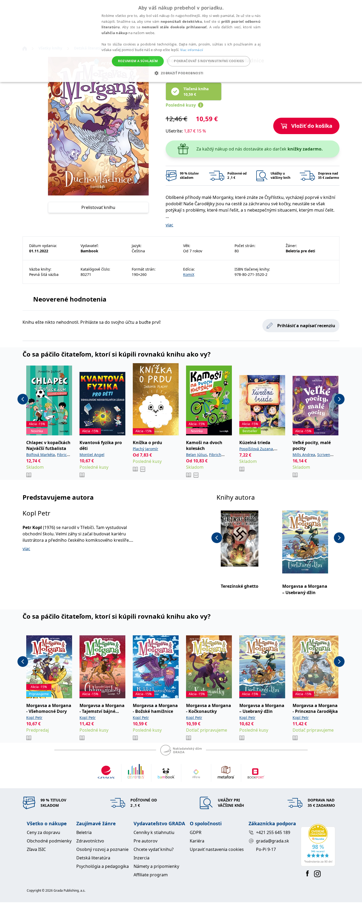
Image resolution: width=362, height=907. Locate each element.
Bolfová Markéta (40, 454)
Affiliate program (151, 875)
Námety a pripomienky (156, 866)
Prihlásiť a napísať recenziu (306, 326)
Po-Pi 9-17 (266, 849)
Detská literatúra (93, 858)
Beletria (84, 832)
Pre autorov (145, 841)
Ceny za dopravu (43, 832)
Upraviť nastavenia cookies (217, 849)
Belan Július (196, 454)
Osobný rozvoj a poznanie (102, 849)
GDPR (195, 832)
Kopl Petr (36, 513)
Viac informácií (191, 50)
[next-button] (339, 399)
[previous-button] (22, 399)
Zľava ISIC (36, 849)
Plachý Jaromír (145, 448)
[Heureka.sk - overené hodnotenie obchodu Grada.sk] (318, 845)
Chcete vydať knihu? (154, 849)
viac (169, 225)
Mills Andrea (304, 454)
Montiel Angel (92, 454)
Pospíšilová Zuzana (256, 448)
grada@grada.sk (272, 841)
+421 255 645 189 (273, 832)
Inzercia (141, 858)
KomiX (188, 274)
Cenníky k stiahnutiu (154, 832)
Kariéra (197, 841)
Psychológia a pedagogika (102, 866)
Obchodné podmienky (49, 841)
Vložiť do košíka (311, 125)
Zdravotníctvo (90, 841)
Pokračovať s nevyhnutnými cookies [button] (209, 61)
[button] (180, 73)
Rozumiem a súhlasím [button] (138, 61)
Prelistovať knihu (98, 207)
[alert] (181, 41)
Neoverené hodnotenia (70, 299)
